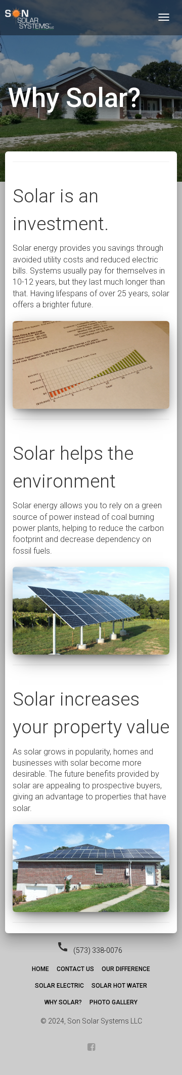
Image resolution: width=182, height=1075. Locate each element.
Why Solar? (63, 1002)
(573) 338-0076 (97, 950)
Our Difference (126, 969)
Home (40, 969)
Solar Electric (59, 985)
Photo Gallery (113, 1002)
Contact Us (75, 969)
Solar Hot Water (119, 985)
